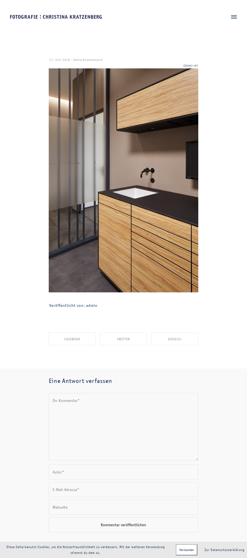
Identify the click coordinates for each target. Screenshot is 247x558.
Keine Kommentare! (88, 60)
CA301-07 (191, 65)
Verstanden (186, 550)
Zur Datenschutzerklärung (225, 550)
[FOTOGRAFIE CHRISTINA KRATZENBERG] (56, 17)
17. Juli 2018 (59, 60)
